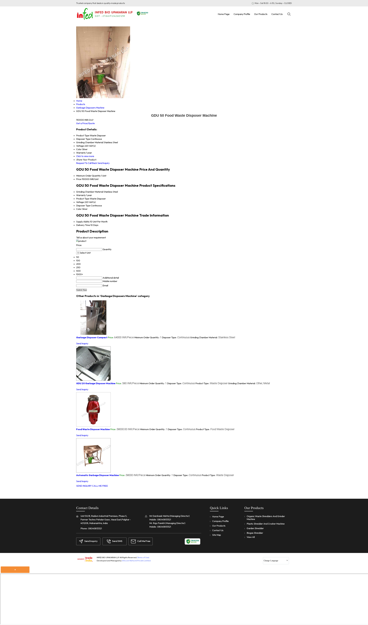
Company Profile (242, 14)
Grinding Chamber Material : (212, 337)
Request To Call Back (86, 163)
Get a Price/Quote (85, 123)
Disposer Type (83, 205)
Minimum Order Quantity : (147, 337)
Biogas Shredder (255, 532)
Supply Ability (83, 221)
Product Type (82, 198)
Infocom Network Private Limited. (136, 560)
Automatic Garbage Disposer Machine (97, 475)
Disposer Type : (176, 337)
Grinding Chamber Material (89, 191)
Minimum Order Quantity (88, 175)
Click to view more (85, 156)
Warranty (81, 195)
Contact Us (277, 14)
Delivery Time (83, 225)
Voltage (80, 202)
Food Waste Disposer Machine (93, 429)
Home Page (224, 14)
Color (79, 209)
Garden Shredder (255, 528)
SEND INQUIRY (84, 485)
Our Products (260, 14)
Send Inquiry (103, 163)
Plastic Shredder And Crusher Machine (266, 523)
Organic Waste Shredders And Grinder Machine (266, 518)
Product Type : (211, 383)
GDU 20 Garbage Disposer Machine (95, 383)
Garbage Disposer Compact (91, 337)
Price (78, 179)
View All (251, 537)
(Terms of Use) (143, 557)
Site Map (216, 534)
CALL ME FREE (100, 485)
